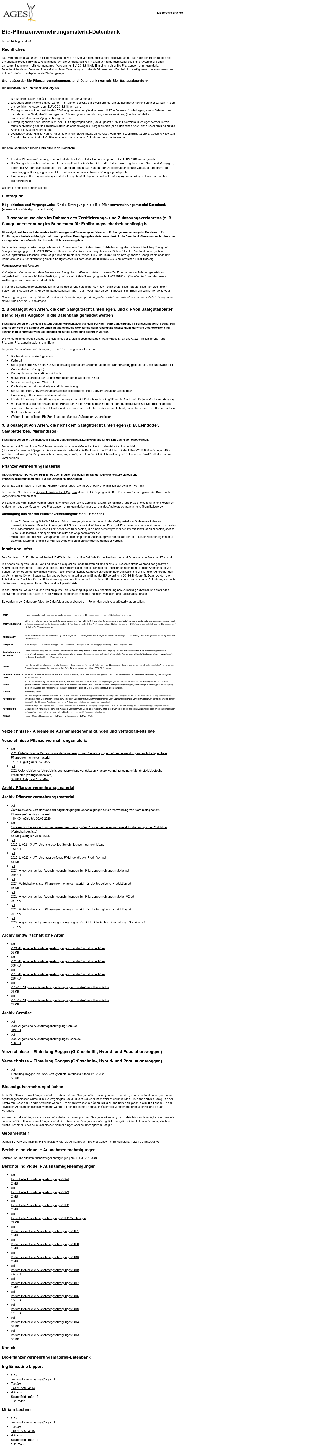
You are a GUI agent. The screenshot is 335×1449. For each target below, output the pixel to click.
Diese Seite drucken (170, 12)
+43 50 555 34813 (23, 1388)
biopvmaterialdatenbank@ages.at (56, 492)
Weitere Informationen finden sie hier (24, 188)
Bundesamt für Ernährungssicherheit (30, 557)
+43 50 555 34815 (23, 1431)
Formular (139, 485)
